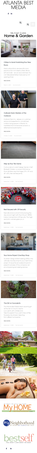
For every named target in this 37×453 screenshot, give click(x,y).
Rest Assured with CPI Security (15, 209)
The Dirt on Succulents (12, 303)
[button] (20, 22)
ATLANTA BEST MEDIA (18, 5)
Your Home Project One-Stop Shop (16, 255)
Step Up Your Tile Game (12, 164)
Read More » (7, 80)
